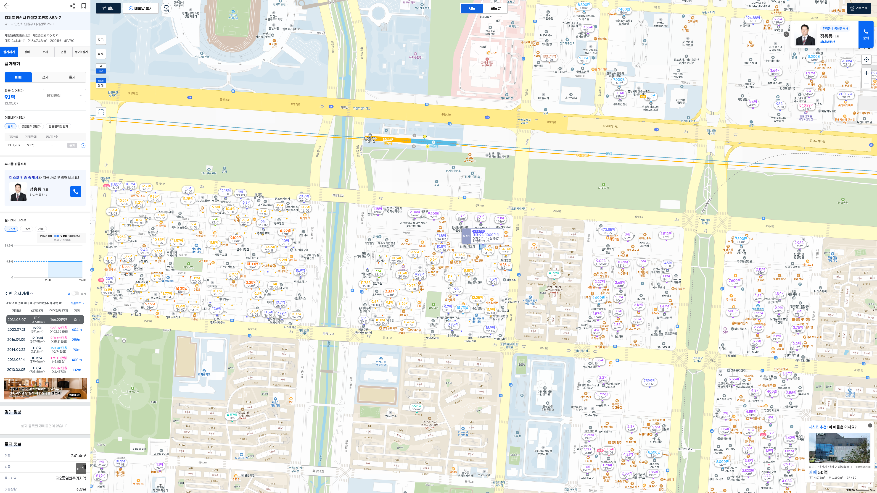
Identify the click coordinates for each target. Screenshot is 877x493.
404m (77, 329)
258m (76, 339)
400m (77, 360)
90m (76, 349)
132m (76, 370)
